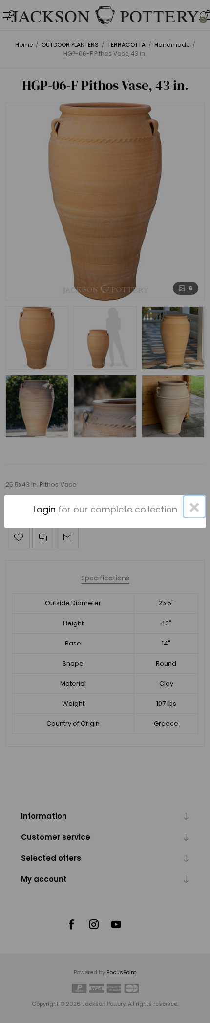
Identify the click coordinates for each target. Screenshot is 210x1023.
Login (44, 509)
